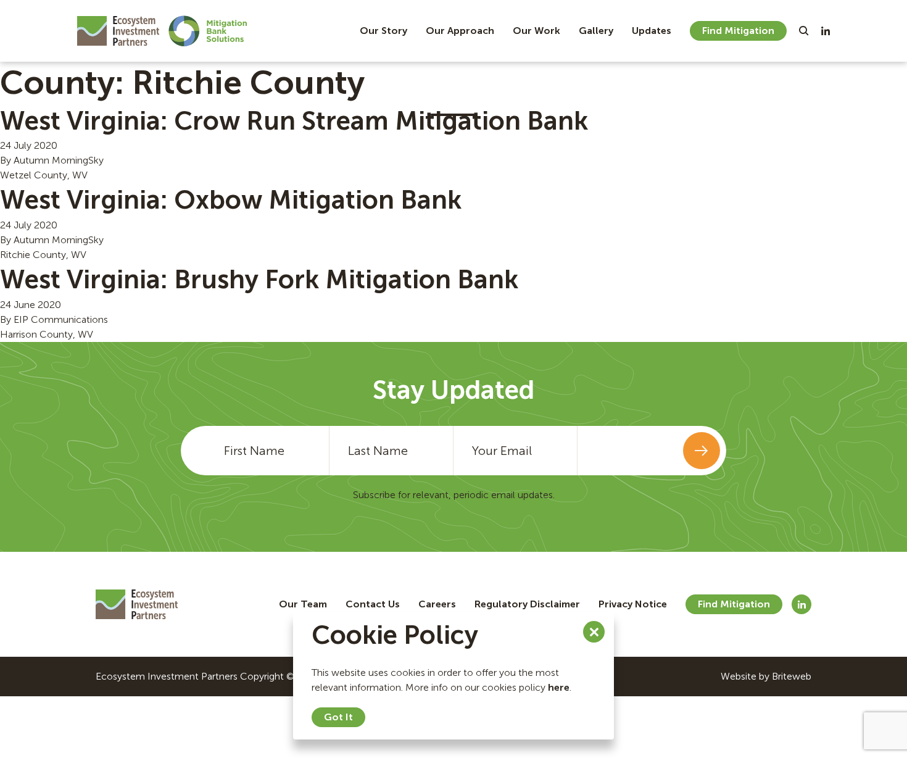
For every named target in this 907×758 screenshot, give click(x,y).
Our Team (303, 604)
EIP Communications (61, 319)
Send (701, 450)
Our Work (536, 30)
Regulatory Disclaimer (527, 604)
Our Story (383, 30)
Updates (651, 30)
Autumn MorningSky (59, 160)
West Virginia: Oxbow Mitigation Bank (231, 200)
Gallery (596, 30)
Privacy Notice (632, 604)
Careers (437, 604)
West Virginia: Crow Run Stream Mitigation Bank (294, 121)
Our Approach (460, 30)
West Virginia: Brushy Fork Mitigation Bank (259, 279)
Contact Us (373, 604)
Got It (338, 717)
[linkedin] (825, 31)
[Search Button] (804, 31)
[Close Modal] (594, 632)
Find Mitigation (738, 30)
